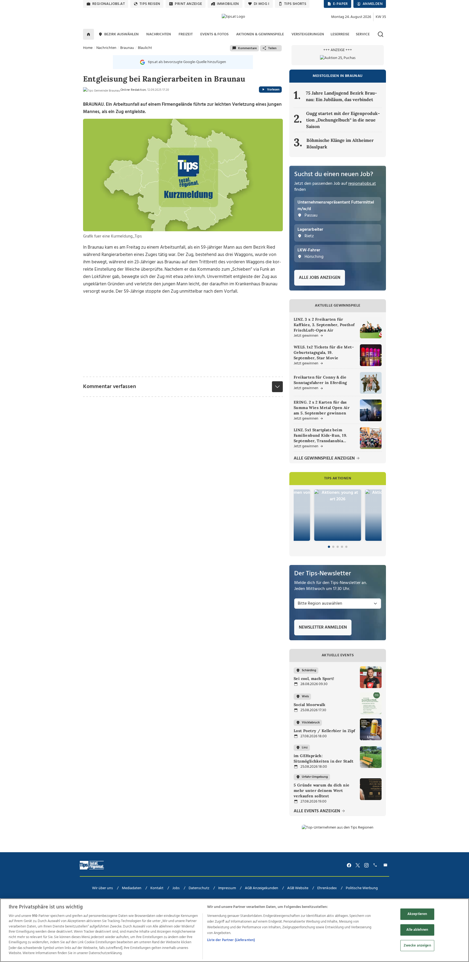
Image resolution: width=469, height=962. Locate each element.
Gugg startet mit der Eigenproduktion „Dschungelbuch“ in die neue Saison (343, 120)
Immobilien (228, 4)
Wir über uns (102, 888)
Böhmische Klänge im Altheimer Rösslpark (340, 143)
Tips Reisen (150, 4)
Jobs (176, 888)
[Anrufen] (376, 865)
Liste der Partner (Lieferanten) (231, 940)
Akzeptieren (417, 914)
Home (88, 48)
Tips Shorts (295, 4)
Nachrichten (106, 48)
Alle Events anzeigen (317, 811)
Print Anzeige (188, 4)
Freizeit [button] (186, 34)
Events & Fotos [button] (214, 34)
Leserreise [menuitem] (340, 34)
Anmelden (373, 4)
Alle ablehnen (417, 930)
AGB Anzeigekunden (261, 888)
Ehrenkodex (327, 888)
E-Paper (340, 4)
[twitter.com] (358, 865)
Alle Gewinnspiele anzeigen (325, 458)
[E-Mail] (386, 865)
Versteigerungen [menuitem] (307, 34)
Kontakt (156, 888)
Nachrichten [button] (158, 34)
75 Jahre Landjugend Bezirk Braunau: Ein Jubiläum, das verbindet (341, 96)
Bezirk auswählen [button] (121, 34)
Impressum (227, 888)
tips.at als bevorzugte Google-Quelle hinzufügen (187, 62)
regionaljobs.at (108, 4)
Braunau (127, 48)
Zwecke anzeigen (417, 945)
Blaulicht (145, 48)
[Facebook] (349, 865)
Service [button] (363, 34)
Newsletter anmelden (323, 627)
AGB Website (297, 888)
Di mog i (262, 4)
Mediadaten (131, 888)
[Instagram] (366, 865)
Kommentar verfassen (109, 386)
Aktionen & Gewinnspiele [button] (260, 34)
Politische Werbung (362, 888)
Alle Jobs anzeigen (319, 277)
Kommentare (247, 48)
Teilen (272, 48)
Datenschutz (199, 888)
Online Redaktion (133, 90)
